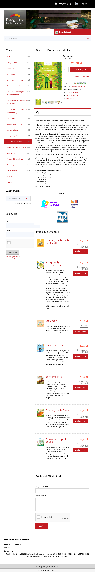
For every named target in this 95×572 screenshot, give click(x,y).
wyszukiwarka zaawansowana (21, 203)
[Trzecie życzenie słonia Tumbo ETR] (40, 243)
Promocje (10, 182)
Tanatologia (11, 153)
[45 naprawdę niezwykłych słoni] (40, 265)
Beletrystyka (11, 74)
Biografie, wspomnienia (15, 80)
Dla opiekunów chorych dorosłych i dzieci (15, 93)
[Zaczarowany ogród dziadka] (40, 442)
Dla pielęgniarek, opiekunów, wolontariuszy (17, 111)
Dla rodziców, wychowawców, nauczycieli (17, 102)
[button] (61, 102)
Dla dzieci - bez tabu (14, 86)
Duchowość (11, 118)
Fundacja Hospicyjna (78, 86)
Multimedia (11, 68)
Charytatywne (12, 62)
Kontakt (7, 547)
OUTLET (9, 57)
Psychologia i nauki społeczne (17, 165)
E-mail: (8, 221)
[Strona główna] (47, 19)
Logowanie (8, 551)
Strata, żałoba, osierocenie (16, 147)
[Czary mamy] (40, 323)
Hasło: (8, 230)
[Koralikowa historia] (40, 348)
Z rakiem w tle (12, 171)
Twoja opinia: (40, 496)
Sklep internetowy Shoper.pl (47, 570)
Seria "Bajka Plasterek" (15, 141)
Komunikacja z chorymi (15, 124)
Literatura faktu (12, 130)
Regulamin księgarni (12, 544)
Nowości (10, 176)
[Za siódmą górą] (40, 380)
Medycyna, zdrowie (14, 136)
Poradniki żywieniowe (15, 159)
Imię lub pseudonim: (44, 486)
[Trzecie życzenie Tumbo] (40, 413)
